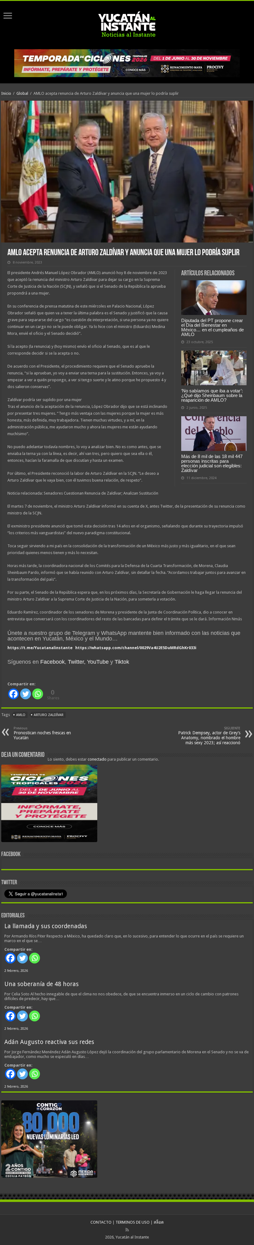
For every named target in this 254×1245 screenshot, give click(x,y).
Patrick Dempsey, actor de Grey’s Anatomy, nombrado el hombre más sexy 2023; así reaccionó (209, 735)
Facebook (52, 662)
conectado (97, 759)
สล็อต (159, 1222)
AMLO (20, 715)
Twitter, (76, 662)
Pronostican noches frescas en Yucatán (42, 733)
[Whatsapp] (37, 693)
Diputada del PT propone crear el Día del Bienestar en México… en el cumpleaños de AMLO (212, 327)
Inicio (6, 93)
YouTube (98, 662)
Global (22, 93)
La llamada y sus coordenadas (45, 926)
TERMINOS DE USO (133, 1222)
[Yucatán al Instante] (127, 23)
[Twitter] (25, 693)
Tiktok (122, 662)
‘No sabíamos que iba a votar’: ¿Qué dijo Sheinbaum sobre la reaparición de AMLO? (212, 395)
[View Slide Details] (49, 805)
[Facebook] (13, 693)
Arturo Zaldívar (49, 715)
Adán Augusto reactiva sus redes (49, 1042)
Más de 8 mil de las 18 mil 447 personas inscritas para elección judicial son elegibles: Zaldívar (212, 463)
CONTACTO (101, 1222)
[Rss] (127, 1230)
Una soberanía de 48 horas (41, 984)
